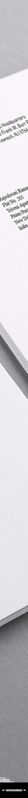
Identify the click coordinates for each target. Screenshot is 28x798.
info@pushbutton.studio (14, 790)
